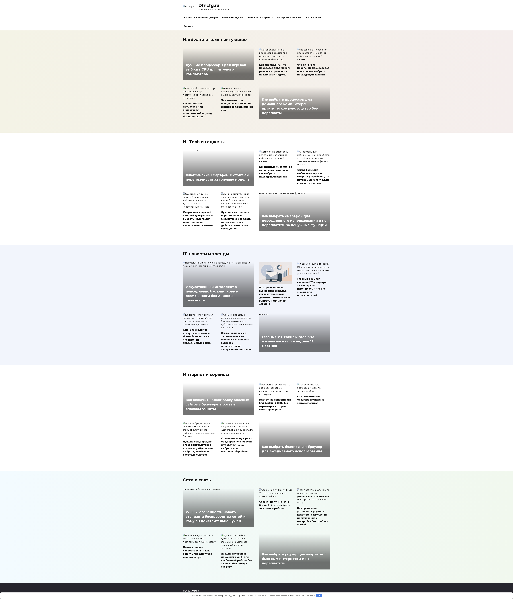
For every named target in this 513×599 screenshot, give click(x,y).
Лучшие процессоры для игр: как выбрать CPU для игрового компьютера (216, 69)
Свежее (188, 26)
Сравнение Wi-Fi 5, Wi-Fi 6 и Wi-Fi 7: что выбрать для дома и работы (274, 505)
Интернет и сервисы (289, 17)
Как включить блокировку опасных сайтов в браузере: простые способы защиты (217, 404)
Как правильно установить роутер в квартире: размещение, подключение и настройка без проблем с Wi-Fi (312, 516)
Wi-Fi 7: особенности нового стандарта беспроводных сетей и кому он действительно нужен (216, 516)
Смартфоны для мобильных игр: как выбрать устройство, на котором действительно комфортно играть (313, 177)
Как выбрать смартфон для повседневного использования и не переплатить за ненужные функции (294, 220)
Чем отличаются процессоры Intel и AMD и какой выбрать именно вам (237, 105)
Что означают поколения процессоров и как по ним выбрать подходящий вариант (313, 69)
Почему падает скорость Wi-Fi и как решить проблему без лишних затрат (197, 552)
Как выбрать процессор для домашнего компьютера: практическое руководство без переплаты (290, 106)
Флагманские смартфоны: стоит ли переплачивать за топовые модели (217, 177)
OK (319, 596)
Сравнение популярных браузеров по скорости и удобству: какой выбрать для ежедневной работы (236, 445)
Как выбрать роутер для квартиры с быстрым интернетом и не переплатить (294, 558)
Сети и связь (314, 17)
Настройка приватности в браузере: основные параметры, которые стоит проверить (275, 404)
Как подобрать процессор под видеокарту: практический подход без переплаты (197, 110)
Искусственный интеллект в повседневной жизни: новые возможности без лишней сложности (212, 293)
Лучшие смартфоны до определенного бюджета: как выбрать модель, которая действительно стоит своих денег (236, 220)
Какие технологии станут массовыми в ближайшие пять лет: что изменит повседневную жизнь (197, 336)
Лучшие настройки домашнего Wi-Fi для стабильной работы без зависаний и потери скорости (236, 560)
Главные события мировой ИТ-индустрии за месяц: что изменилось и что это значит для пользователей (312, 287)
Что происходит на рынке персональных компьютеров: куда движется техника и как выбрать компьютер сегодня (275, 295)
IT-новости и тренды (260, 17)
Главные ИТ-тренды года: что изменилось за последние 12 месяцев (288, 341)
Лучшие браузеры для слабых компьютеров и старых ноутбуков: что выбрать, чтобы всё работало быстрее (198, 448)
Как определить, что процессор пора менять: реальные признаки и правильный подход (275, 69)
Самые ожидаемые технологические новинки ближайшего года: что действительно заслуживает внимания (236, 341)
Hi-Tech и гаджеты (233, 17)
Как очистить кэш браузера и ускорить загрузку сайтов (310, 399)
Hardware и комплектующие (201, 17)
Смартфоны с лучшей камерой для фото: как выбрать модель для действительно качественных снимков (198, 219)
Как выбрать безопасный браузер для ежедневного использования (292, 449)
